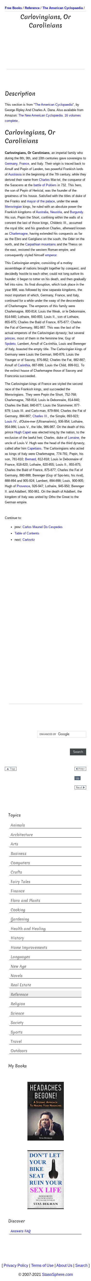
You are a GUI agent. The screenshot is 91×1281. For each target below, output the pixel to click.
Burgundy (76, 212)
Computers (20, 863)
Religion (18, 1003)
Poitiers (51, 185)
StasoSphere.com (57, 1274)
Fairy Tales (20, 881)
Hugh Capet (22, 432)
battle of (39, 185)
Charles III (40, 416)
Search (81, 1265)
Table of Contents (27, 533)
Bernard (30, 459)
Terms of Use (42, 1265)
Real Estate (21, 985)
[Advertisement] (45, 57)
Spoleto (10, 344)
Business (18, 853)
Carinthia (24, 365)
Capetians (34, 448)
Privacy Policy (16, 1265)
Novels (17, 975)
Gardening (20, 919)
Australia (42, 212)
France (24, 163)
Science (17, 1013)
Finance (18, 891)
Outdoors (19, 1050)
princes (10, 338)
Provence (23, 486)
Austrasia (15, 174)
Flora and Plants (25, 900)
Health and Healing (28, 928)
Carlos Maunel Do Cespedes (43, 527)
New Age (18, 966)
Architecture (22, 834)
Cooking (18, 909)
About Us (64, 1265)
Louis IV (10, 421)
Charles (44, 180)
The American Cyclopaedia (54, 104)
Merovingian (13, 206)
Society (17, 1022)
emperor (50, 255)
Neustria (56, 212)
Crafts (16, 872)
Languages (20, 956)
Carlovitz (29, 540)
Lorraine (73, 437)
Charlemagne (18, 233)
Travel (16, 1041)
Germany (11, 163)
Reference (19, 994)
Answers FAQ (21, 1231)
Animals (18, 825)
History (17, 938)
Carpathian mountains (40, 244)
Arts (14, 844)
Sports (17, 1032)
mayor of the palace (41, 201)
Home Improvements (29, 947)
